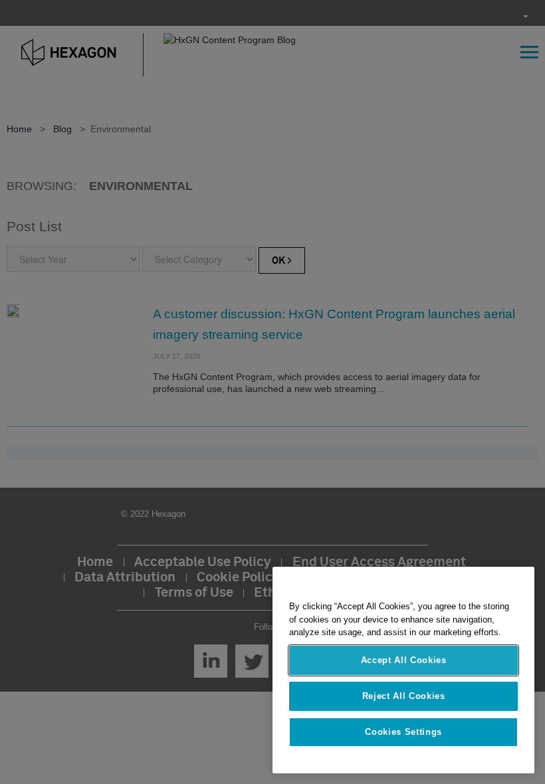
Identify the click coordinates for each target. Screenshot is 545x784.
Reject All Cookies (403, 696)
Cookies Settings (403, 732)
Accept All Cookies (404, 660)
